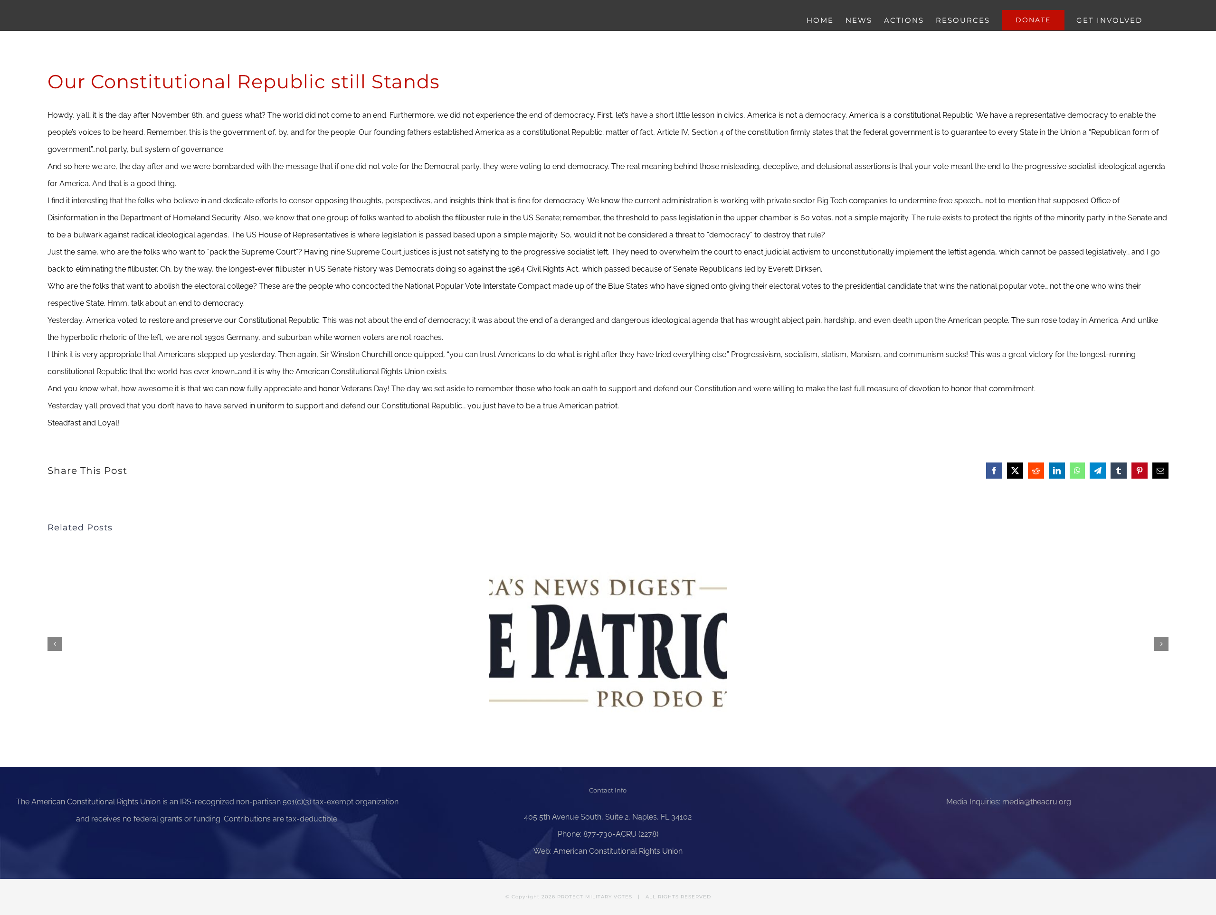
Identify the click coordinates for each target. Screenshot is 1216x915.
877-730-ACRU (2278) (620, 834)
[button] (55, 644)
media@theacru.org (1036, 801)
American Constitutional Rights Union (96, 801)
